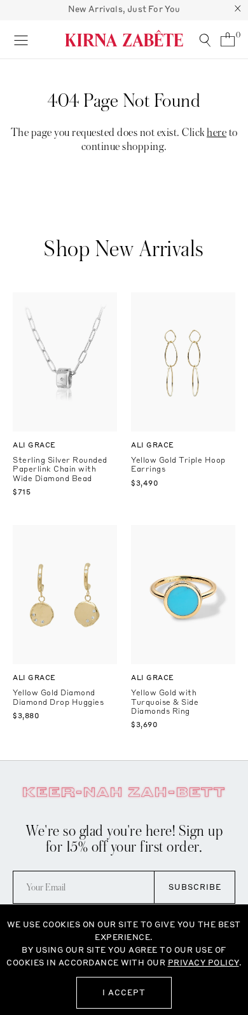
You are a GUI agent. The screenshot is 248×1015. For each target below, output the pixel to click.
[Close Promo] (238, 10)
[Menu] (21, 39)
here (216, 132)
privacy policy (203, 962)
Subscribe (195, 887)
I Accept (124, 992)
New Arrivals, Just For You (124, 8)
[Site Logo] (124, 38)
